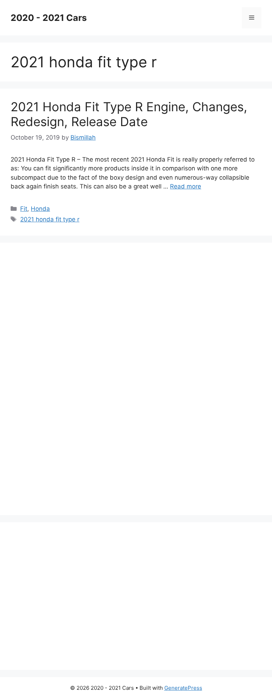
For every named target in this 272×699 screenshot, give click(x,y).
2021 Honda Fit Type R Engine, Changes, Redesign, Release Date (129, 114)
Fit (23, 208)
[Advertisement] (64, 377)
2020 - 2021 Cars (49, 17)
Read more (185, 186)
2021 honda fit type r (49, 219)
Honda (40, 208)
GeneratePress (183, 687)
